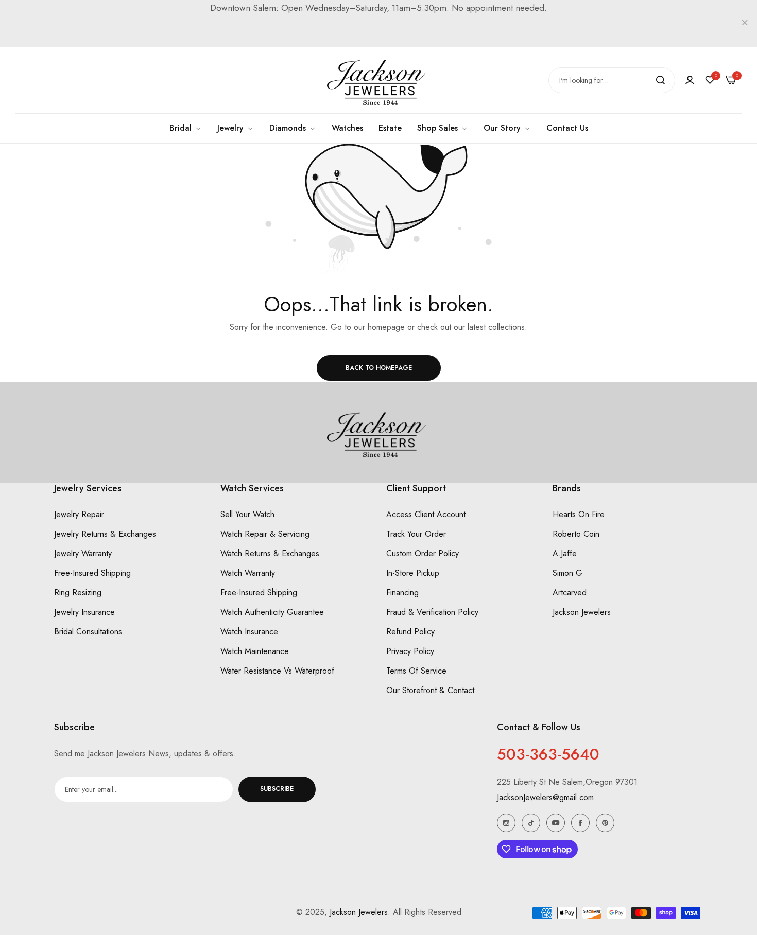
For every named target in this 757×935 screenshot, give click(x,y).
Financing (402, 593)
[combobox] (611, 80)
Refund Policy (410, 632)
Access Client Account (426, 515)
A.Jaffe (565, 554)
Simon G (567, 573)
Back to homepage (379, 368)
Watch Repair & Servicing (264, 534)
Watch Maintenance (254, 652)
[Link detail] (506, 823)
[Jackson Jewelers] (378, 80)
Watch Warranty (247, 573)
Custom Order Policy (422, 554)
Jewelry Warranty (83, 554)
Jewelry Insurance (84, 613)
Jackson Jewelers (582, 613)
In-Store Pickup (412, 573)
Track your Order (416, 534)
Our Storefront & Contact (430, 691)
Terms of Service (416, 671)
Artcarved (570, 593)
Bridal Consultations (88, 632)
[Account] (689, 80)
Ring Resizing (77, 593)
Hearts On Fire (579, 515)
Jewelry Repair (79, 515)
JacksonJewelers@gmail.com (545, 797)
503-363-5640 (548, 754)
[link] (442, 128)
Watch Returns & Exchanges (269, 554)
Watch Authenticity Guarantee (272, 613)
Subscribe (277, 789)
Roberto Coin (576, 534)
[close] (744, 23)
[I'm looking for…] (660, 80)
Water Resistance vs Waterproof (277, 671)
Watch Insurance (249, 632)
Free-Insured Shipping (92, 573)
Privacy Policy (410, 652)
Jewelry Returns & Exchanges (105, 534)
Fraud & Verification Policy (432, 613)
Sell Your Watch (247, 515)
